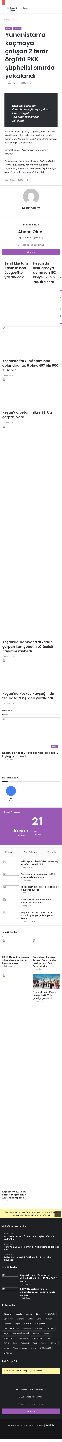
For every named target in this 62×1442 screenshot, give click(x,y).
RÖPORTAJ (39, 1328)
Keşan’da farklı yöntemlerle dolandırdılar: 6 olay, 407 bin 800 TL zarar (39, 1278)
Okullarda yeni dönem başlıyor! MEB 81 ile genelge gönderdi (44, 995)
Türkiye (54, 1343)
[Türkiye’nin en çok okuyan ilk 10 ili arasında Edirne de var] (11, 878)
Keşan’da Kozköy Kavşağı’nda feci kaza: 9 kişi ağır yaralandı (30, 754)
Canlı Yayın (8, 1319)
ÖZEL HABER (45, 1348)
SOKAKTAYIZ (9, 1338)
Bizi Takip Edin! (10, 1361)
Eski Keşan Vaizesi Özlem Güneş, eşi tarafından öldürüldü (39, 863)
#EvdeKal (8, 1314)
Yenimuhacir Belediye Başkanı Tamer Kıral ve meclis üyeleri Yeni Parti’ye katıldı (45, 961)
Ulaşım (6, 1348)
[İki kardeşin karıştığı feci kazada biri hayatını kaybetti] (11, 890)
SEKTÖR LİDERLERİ (21, 1333)
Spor (48, 1338)
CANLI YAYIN (49, 1314)
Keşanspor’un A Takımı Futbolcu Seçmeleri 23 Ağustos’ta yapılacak (14, 1194)
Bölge (38, 1314)
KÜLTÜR (27, 1324)
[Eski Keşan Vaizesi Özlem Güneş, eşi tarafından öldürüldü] (11, 865)
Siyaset (47, 1333)
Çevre (33, 1348)
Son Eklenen (30, 852)
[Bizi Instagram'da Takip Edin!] (57, 1214)
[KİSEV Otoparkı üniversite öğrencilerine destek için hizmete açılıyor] (15, 946)
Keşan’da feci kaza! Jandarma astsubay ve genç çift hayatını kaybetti (37, 915)
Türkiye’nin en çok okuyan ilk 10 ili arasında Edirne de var (38, 876)
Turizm (44, 1343)
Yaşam (24, 1348)
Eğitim (30, 1319)
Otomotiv (27, 1328)
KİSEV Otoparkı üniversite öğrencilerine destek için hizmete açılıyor (15, 960)
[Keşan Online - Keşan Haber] (18, 9)
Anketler (19, 1314)
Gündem (49, 1319)
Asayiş (8, 28)
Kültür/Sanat (40, 1324)
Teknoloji (25, 1343)
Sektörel (36, 1333)
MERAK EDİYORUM (11, 1328)
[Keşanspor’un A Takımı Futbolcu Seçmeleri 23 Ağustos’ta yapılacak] (15, 1081)
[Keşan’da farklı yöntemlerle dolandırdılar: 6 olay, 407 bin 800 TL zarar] (10, 1279)
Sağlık (6, 1333)
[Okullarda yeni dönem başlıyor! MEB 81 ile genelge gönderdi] (46, 981)
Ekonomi (20, 1319)
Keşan (17, 1324)
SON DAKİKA (37, 1338)
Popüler (9, 852)
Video (15, 1348)
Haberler (17, 28)
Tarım (15, 1343)
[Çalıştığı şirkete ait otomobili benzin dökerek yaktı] (11, 903)
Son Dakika (23, 1338)
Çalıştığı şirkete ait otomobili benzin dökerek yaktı (36, 901)
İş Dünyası (8, 1353)
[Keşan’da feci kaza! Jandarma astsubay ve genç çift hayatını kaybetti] (11, 916)
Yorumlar (52, 852)
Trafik (35, 1343)
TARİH (6, 1343)
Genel (39, 1319)
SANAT (51, 1328)
